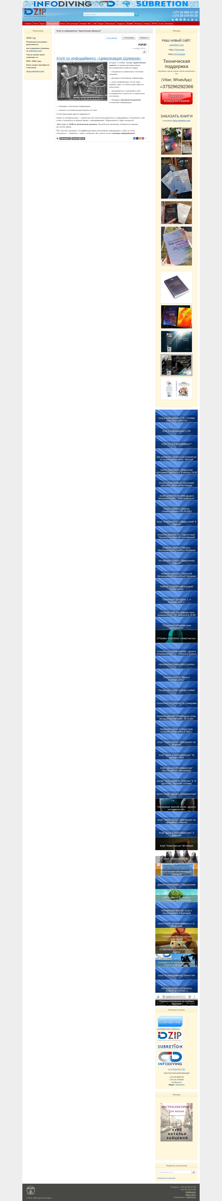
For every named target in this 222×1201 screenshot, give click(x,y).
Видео (101, 23)
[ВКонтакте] (181, 19)
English (130, 23)
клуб (82, 138)
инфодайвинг (65, 138)
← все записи (111, 37)
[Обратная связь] (192, 19)
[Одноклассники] (140, 138)
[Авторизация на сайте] (196, 19)
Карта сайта (191, 1194)
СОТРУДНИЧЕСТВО (176, 1069)
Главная (28, 23)
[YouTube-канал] (177, 20)
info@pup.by (176, 1082)
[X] (137, 138)
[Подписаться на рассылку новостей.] (193, 1172)
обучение (75, 138)
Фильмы (138, 23)
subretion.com (35, 50)
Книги (62, 23)
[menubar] (99, 23)
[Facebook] (184, 19)
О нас (161, 23)
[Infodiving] (35, 12)
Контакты (169, 23)
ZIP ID (154, 23)
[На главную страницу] (173, 19)
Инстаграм (179, 54)
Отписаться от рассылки (166, 1178)
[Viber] (143, 138)
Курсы (42, 23)
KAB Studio (191, 1197)
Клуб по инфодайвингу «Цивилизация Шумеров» (99, 58)
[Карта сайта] (188, 19)
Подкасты (121, 23)
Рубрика (143, 37)
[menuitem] (28, 23)
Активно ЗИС (85, 23)
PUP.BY (142, 44)
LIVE (95, 23)
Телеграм (179, 49)
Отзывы (147, 23)
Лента (35, 23)
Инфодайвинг (53, 23)
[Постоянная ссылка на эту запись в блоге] (144, 51)
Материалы (110, 23)
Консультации (72, 23)
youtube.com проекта (168, 1028)
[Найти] (136, 14)
